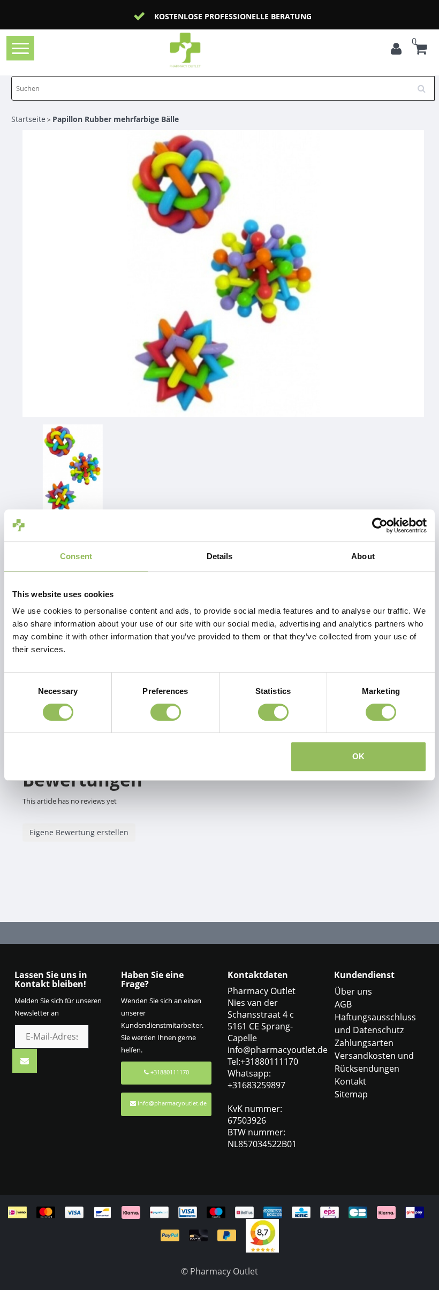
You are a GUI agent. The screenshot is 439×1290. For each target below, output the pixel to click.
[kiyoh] (262, 1234)
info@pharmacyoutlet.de (172, 1103)
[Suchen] (425, 84)
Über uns (353, 991)
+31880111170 (169, 1072)
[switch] (165, 712)
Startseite (28, 119)
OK (358, 756)
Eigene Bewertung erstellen (78, 832)
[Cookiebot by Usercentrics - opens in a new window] (380, 525)
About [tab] (363, 556)
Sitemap (351, 1094)
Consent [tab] (76, 556)
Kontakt (350, 1081)
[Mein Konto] (396, 50)
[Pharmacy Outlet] (202, 50)
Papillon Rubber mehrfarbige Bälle (115, 119)
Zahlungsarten (364, 1043)
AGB (343, 1004)
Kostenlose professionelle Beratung (233, 16)
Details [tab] (220, 556)
